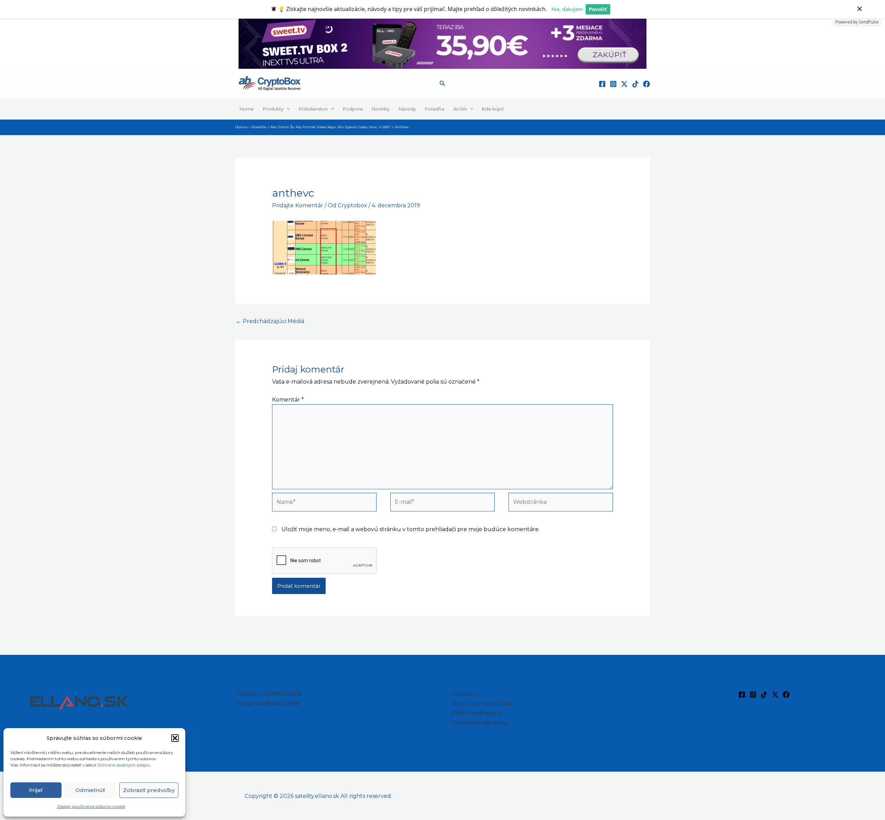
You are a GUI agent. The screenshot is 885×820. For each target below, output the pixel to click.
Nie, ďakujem (567, 9)
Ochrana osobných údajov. (124, 764)
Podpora (353, 108)
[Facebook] (602, 84)
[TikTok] (635, 84)
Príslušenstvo (313, 108)
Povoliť (598, 9)
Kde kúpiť (493, 108)
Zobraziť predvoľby (149, 790)
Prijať (36, 790)
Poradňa (434, 108)
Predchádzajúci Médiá (270, 321)
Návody (407, 108)
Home (247, 108)
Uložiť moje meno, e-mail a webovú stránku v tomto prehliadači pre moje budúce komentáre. (410, 529)
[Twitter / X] (624, 84)
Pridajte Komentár (297, 205)
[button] (174, 738)
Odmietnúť (90, 790)
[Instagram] (613, 84)
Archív (460, 108)
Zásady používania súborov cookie (91, 806)
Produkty (273, 108)
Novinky (381, 108)
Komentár (288, 399)
